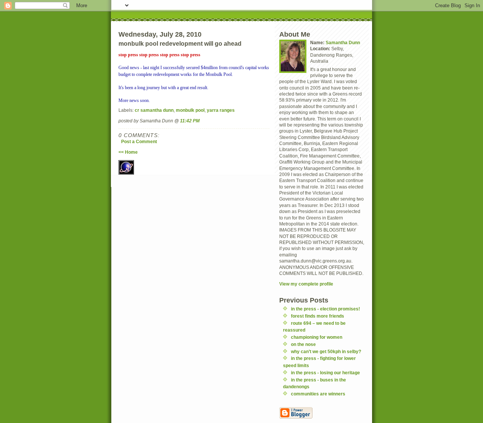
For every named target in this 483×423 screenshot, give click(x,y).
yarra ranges (221, 110)
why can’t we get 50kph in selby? (326, 351)
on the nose (303, 344)
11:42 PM (190, 120)
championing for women (316, 337)
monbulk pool (190, 110)
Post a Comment (139, 141)
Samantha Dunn (343, 42)
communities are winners (318, 393)
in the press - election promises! (325, 308)
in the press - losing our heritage (325, 372)
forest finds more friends (317, 315)
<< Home (128, 152)
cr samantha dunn (154, 110)
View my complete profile (306, 283)
